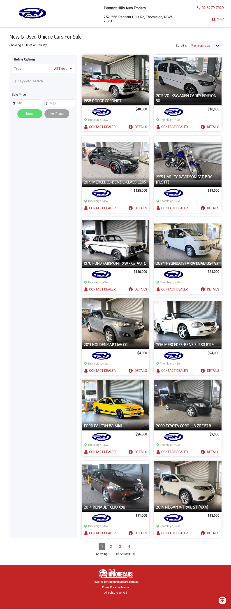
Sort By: (181, 45)
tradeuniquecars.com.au (123, 581)
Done (30, 114)
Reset (59, 114)
